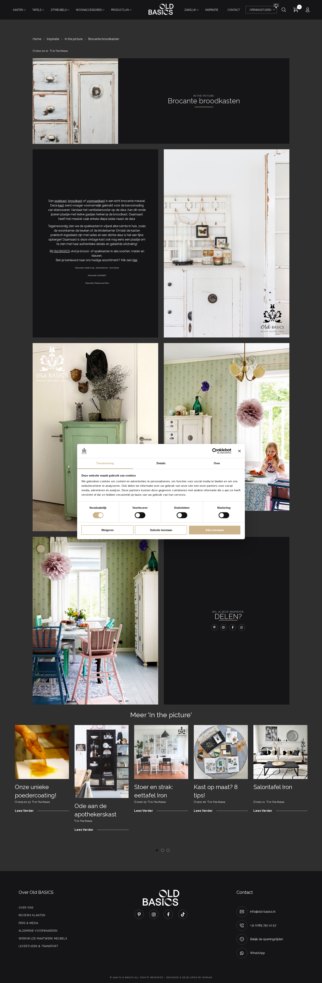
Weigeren (107, 530)
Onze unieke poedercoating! (35, 791)
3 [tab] (168, 850)
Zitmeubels (59, 9)
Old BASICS (61, 251)
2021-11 (260, 802)
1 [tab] (156, 850)
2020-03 (141, 802)
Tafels (36, 9)
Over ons (26, 907)
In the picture (74, 39)
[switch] (140, 515)
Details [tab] (161, 463)
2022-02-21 (41, 51)
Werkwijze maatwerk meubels (43, 938)
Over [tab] (217, 463)
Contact (234, 9)
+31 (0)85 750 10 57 (263, 925)
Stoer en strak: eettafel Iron (153, 791)
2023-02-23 (24, 802)
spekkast (60, 201)
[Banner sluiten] (239, 451)
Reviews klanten (32, 915)
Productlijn (120, 9)
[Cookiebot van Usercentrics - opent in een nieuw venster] (215, 451)
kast (61, 205)
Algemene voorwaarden (38, 930)
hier (134, 260)
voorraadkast (96, 201)
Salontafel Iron (272, 786)
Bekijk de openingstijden (266, 939)
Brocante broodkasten (103, 39)
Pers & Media (28, 923)
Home (37, 39)
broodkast (75, 201)
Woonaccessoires (89, 9)
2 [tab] (162, 850)
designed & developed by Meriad (189, 977)
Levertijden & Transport (38, 946)
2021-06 (201, 802)
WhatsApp (257, 953)
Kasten (18, 9)
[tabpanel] (42, 770)
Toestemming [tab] (105, 463)
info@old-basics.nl (262, 911)
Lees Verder (24, 810)
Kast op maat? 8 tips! (216, 791)
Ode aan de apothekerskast (95, 810)
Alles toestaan (214, 530)
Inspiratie (211, 9)
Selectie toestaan (161, 530)
